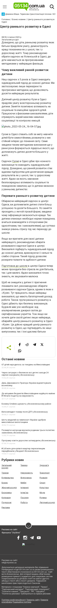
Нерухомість (27, 473)
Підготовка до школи (15, 265)
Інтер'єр (24, 492)
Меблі (23, 483)
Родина (43, 497)
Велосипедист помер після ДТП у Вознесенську (25, 412)
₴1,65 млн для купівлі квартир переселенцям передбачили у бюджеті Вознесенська (23, 449)
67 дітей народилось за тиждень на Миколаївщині (26, 364)
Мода (42, 492)
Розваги (43, 478)
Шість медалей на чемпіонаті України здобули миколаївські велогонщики (24, 421)
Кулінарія (6, 497)
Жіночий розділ (9, 487)
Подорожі (6, 502)
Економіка (7, 492)
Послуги (24, 497)
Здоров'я (44, 465)
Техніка (24, 465)
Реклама (6, 507)
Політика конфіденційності (14, 600)
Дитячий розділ (47, 502)
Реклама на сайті (9, 529)
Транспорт (45, 473)
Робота (24, 502)
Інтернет (25, 487)
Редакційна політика (22, 602)
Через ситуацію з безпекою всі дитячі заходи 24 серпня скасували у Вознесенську (25, 373)
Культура (44, 487)
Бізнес (5, 483)
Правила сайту (33, 600)
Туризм (5, 473)
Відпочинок (26, 478)
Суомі (15, 161)
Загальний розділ (7, 466)
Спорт (42, 483)
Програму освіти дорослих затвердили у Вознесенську (28, 440)
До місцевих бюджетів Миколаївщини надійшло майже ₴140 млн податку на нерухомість (28, 394)
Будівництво (8, 478)
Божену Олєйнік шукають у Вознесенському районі (26, 404)
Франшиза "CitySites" (11, 533)
